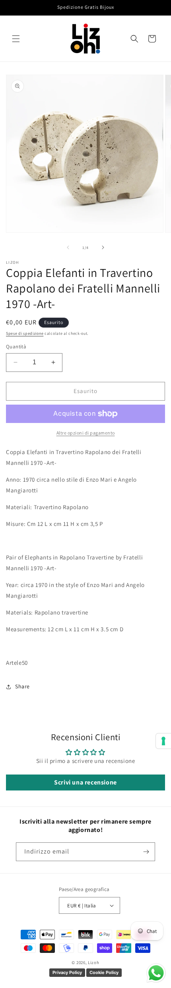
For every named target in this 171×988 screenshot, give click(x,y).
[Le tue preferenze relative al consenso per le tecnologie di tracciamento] (163, 741)
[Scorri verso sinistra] (68, 247)
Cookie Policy (104, 972)
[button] (16, 38)
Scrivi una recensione (85, 782)
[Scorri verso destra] (103, 247)
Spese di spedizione (24, 333)
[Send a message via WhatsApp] (156, 973)
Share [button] (22, 686)
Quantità (16, 346)
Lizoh (93, 962)
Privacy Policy (67, 972)
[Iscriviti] (146, 851)
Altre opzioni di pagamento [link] (85, 433)
